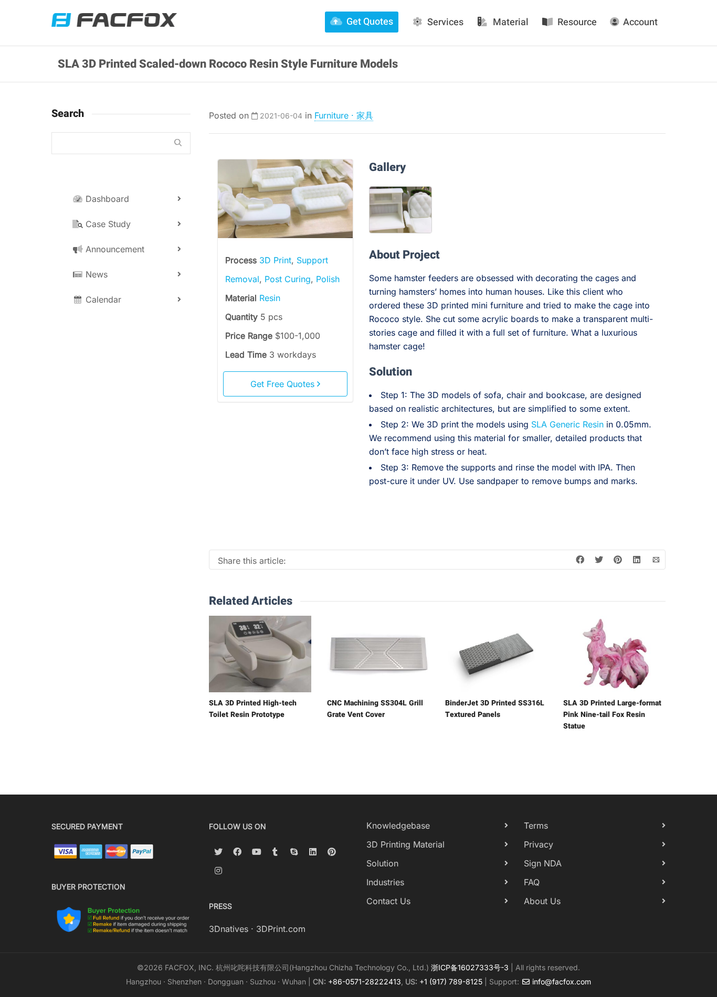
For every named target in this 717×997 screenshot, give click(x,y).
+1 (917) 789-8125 (450, 981)
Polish (328, 279)
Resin (269, 298)
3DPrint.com (280, 929)
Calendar (102, 299)
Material (511, 22)
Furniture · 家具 (343, 115)
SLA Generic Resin (567, 424)
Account (640, 22)
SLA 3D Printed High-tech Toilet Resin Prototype (253, 709)
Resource (577, 22)
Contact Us (388, 901)
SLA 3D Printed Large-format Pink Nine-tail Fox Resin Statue (612, 715)
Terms (536, 825)
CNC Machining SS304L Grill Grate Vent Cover (375, 709)
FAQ (532, 882)
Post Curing (288, 279)
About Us (542, 901)
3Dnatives (228, 929)
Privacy (538, 844)
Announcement (113, 249)
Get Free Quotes (283, 384)
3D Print (275, 260)
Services (445, 22)
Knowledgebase (398, 825)
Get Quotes (369, 22)
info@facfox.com (560, 981)
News (95, 274)
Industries (385, 882)
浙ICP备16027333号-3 (470, 967)
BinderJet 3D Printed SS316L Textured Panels (494, 709)
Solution (382, 863)
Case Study (107, 224)
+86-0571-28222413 (364, 981)
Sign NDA (543, 863)
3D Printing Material (405, 844)
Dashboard (106, 199)
